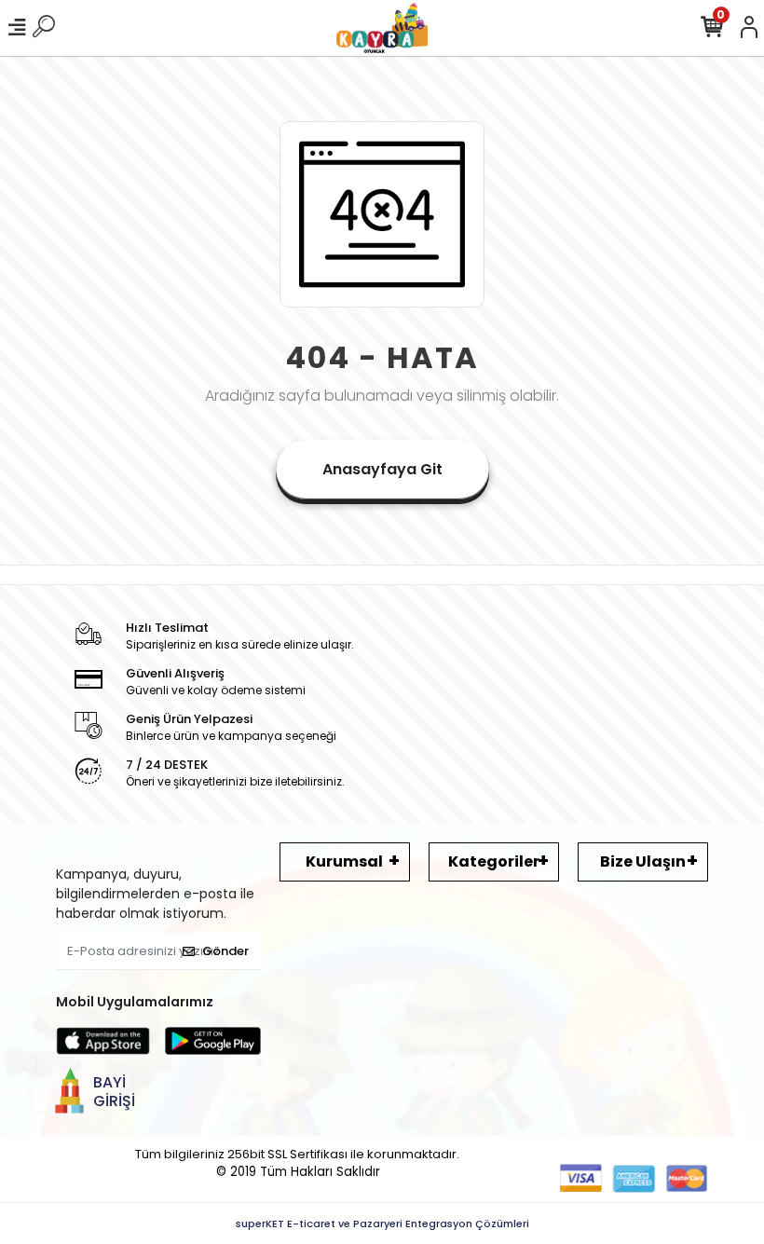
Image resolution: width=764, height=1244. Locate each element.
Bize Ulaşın (643, 861)
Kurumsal (344, 861)
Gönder (225, 951)
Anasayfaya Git (382, 469)
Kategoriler (493, 861)
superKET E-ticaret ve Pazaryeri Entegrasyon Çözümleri (382, 1223)
